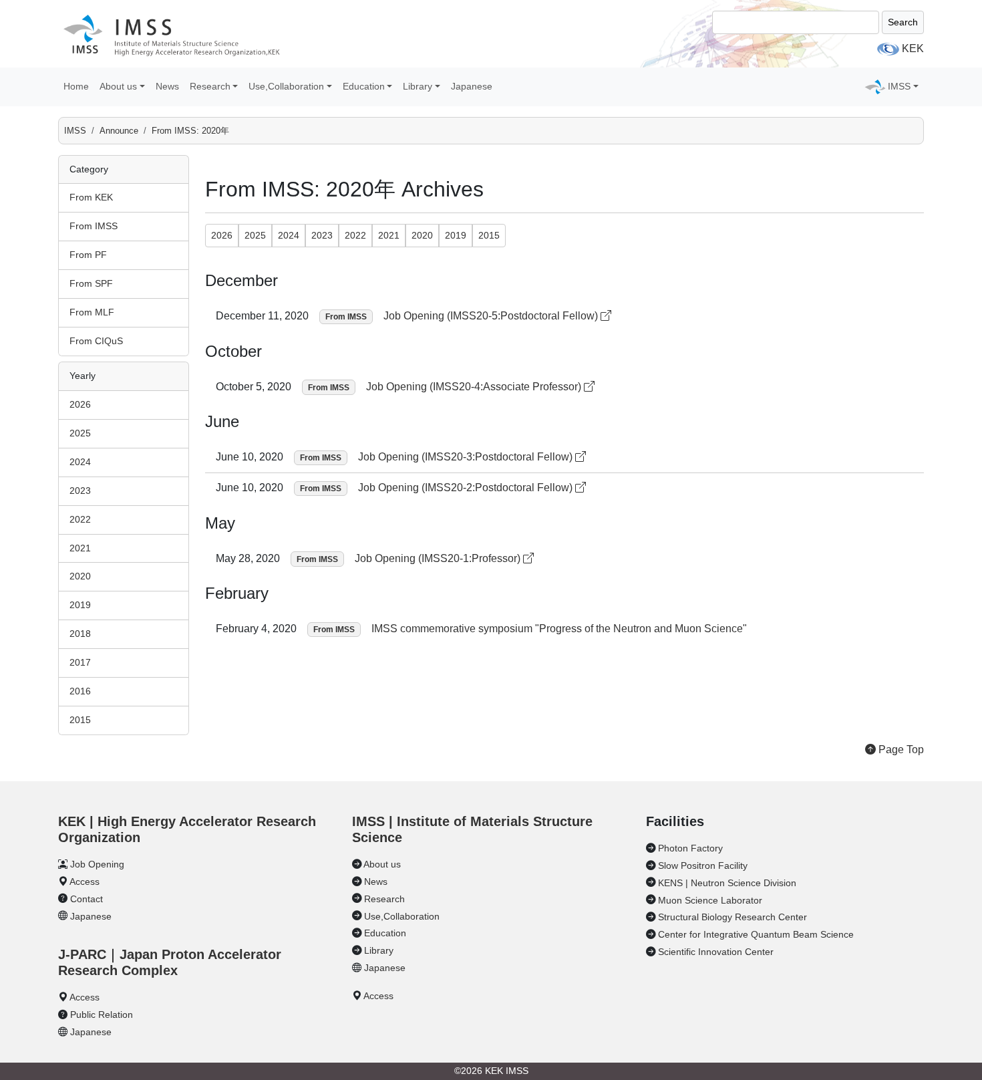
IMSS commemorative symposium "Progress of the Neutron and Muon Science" (559, 628)
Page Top (900, 749)
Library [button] (417, 86)
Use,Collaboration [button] (286, 86)
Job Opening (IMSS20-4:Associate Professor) (475, 386)
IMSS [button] (899, 86)
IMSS (75, 131)
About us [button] (118, 86)
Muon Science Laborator (710, 900)
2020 (80, 576)
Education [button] (364, 86)
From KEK (91, 197)
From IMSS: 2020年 (190, 131)
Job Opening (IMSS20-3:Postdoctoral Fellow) (466, 456)
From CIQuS (96, 340)
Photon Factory (690, 848)
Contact (86, 899)
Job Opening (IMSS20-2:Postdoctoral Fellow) (466, 487)
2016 (80, 691)
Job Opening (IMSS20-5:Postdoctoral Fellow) (492, 315)
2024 (80, 461)
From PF (88, 254)
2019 (80, 604)
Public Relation (101, 1014)
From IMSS (93, 226)
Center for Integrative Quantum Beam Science (756, 934)
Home (76, 86)
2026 (80, 404)
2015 (80, 719)
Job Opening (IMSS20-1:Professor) (439, 558)
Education (385, 933)
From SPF (91, 283)
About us (382, 864)
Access (84, 881)
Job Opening (97, 864)
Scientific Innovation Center (716, 951)
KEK (913, 48)
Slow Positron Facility (703, 865)
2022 (80, 519)
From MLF (91, 312)
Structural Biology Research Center (732, 917)
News (167, 86)
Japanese (471, 86)
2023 (80, 490)
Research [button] (210, 86)
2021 (80, 548)
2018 (80, 633)
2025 (80, 433)
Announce (119, 131)
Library (378, 950)
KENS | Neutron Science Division (727, 883)
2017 (80, 662)
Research (384, 899)
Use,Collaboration (402, 916)
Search (903, 22)
